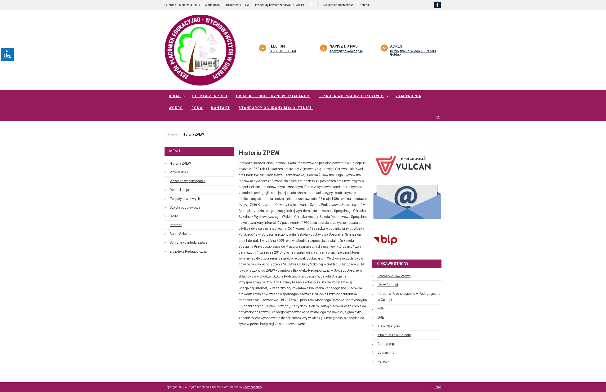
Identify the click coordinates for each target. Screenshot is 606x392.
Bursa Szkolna (180, 234)
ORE (381, 317)
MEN (381, 309)
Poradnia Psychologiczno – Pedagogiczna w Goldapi (409, 297)
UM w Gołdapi (388, 285)
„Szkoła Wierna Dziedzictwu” (351, 96)
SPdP (174, 216)
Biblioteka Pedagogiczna (188, 251)
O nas (175, 96)
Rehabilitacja (179, 190)
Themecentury (252, 387)
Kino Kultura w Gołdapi (394, 335)
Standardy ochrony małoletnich (276, 108)
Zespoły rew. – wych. (185, 199)
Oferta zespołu (209, 96)
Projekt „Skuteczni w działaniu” (273, 96)
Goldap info (386, 352)
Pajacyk (383, 361)
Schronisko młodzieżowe (188, 242)
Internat (176, 225)
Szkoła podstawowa (185, 207)
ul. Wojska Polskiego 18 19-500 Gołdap (413, 52)
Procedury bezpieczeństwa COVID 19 (279, 5)
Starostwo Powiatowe (394, 276)
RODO (314, 5)
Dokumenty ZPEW (238, 5)
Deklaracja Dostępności (338, 5)
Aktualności (212, 5)
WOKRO (176, 108)
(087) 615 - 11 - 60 (282, 51)
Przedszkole (179, 172)
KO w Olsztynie (389, 326)
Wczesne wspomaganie (187, 181)
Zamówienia (408, 96)
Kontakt (365, 5)
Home (437, 387)
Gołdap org (386, 344)
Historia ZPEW (180, 163)
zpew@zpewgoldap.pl (346, 51)
